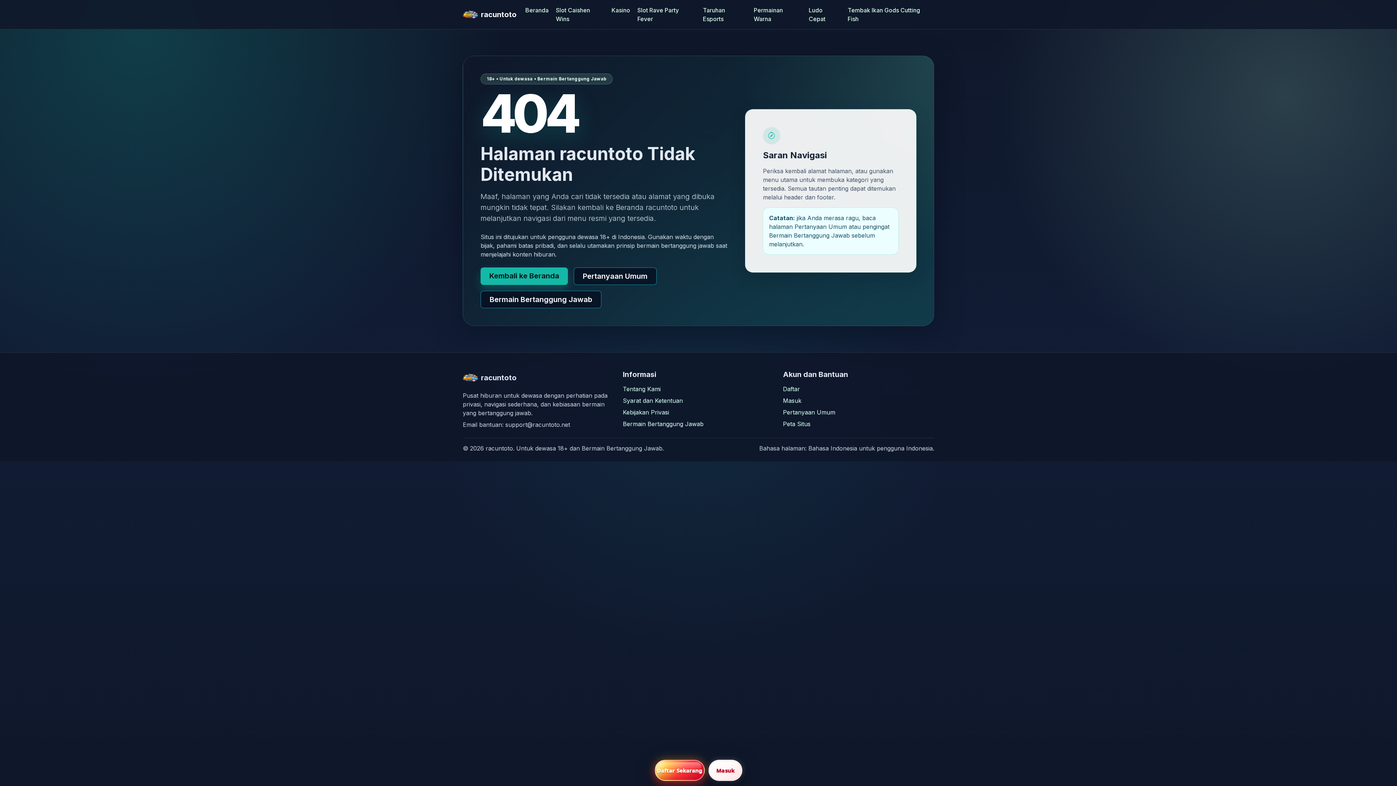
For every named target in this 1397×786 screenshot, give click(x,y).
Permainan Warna (768, 15)
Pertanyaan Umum (615, 276)
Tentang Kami (642, 389)
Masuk (792, 400)
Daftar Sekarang (680, 770)
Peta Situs (797, 424)
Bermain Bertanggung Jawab (541, 299)
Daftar (791, 389)
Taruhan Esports (714, 15)
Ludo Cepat (817, 15)
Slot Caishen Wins (573, 15)
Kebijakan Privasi (646, 412)
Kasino (621, 10)
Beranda (537, 10)
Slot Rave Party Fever (658, 15)
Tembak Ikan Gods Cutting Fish (884, 15)
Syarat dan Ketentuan (653, 400)
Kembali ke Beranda (524, 275)
